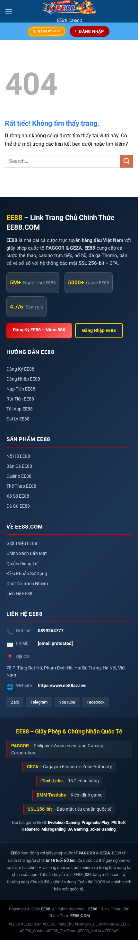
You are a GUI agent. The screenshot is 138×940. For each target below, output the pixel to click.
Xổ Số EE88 (17, 496)
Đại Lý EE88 (18, 419)
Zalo (15, 702)
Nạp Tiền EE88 (20, 389)
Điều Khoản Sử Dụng (26, 573)
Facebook (96, 702)
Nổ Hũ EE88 (18, 456)
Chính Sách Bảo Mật (26, 553)
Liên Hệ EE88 (19, 593)
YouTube (67, 702)
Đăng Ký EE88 (20, 369)
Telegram (38, 702)
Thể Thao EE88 (21, 486)
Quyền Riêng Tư (22, 564)
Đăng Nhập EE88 (99, 330)
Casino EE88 (18, 476)
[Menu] (9, 11)
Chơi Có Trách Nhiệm (27, 583)
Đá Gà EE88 (18, 506)
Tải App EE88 (19, 409)
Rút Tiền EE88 (20, 399)
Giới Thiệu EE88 (21, 543)
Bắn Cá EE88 (19, 466)
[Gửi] (126, 161)
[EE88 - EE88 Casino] (69, 7)
